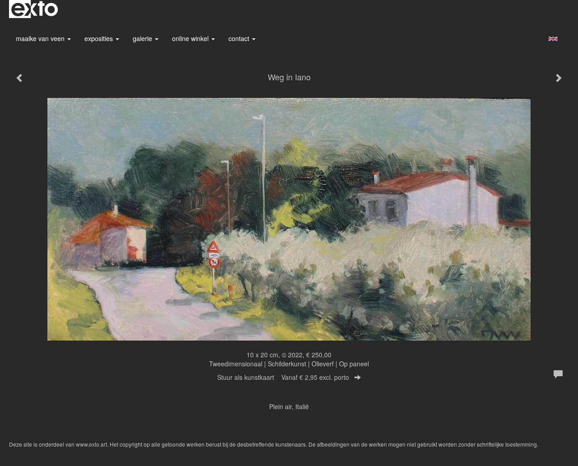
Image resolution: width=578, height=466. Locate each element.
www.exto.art (91, 444)
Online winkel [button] (191, 38)
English (553, 39)
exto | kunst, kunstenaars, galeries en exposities (34, 9)
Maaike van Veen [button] (41, 38)
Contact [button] (239, 38)
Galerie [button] (143, 38)
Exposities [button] (99, 38)
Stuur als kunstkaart (283, 377)
